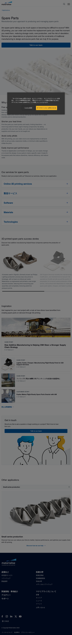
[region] (36, 103)
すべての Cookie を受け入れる (46, 108)
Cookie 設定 (28, 108)
